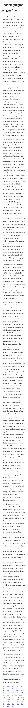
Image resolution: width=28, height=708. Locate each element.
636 (8, 690)
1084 (8, 686)
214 (12, 688)
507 (3, 704)
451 (18, 701)
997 (8, 706)
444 (12, 690)
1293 (8, 704)
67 (16, 695)
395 (9, 697)
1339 (22, 690)
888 (3, 690)
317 (13, 686)
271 (8, 688)
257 (3, 695)
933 (22, 704)
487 (18, 686)
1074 (13, 701)
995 (8, 695)
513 (17, 688)
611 (17, 692)
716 (22, 692)
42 (12, 695)
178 (22, 686)
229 (13, 704)
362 (3, 686)
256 (3, 699)
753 (13, 699)
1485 (18, 699)
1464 (17, 690)
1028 (4, 697)
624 (3, 706)
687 (8, 692)
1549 (20, 695)
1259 (22, 697)
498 (18, 697)
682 (13, 697)
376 (3, 688)
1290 (13, 706)
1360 (8, 699)
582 (13, 692)
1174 (4, 692)
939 (22, 701)
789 (18, 704)
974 (23, 699)
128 (8, 701)
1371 (22, 688)
